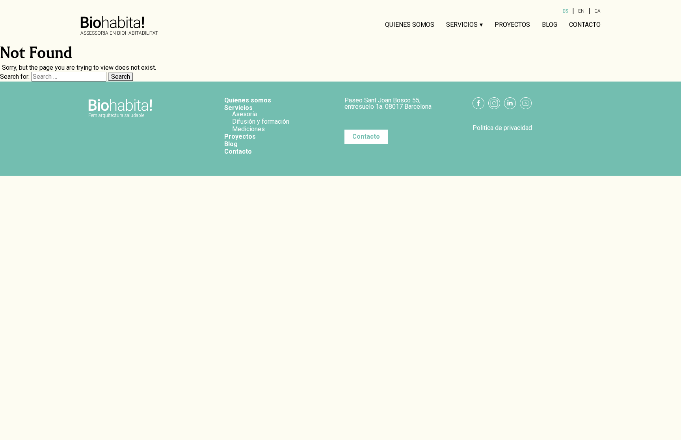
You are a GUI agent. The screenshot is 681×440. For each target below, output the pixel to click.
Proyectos (512, 25)
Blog (549, 25)
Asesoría (244, 114)
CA (597, 11)
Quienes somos (409, 25)
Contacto (585, 25)
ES (565, 11)
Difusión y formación (260, 121)
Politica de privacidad (502, 128)
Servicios (462, 25)
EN (581, 11)
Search (120, 76)
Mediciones (248, 129)
